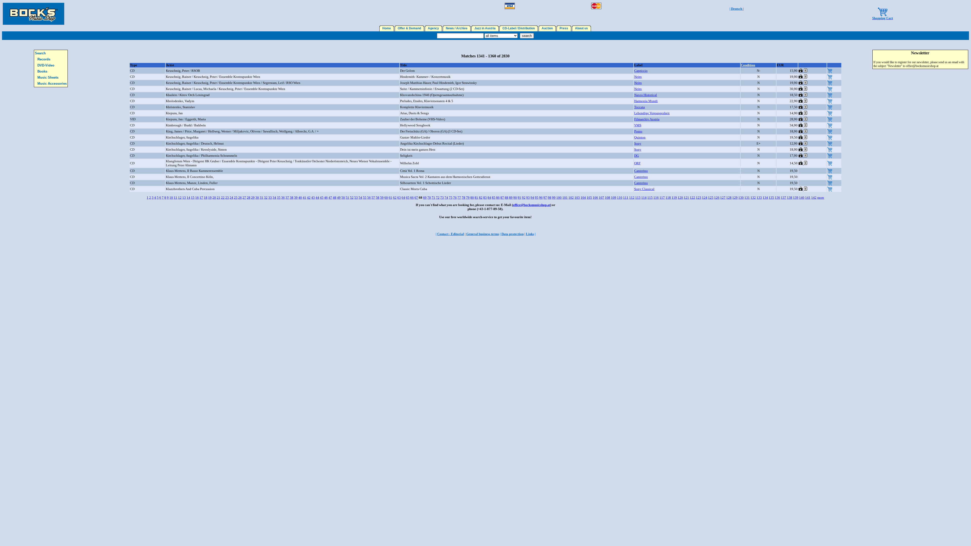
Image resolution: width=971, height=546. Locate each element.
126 (716, 197)
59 (382, 197)
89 (511, 197)
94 (532, 197)
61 (390, 197)
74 (446, 197)
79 (468, 197)
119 (674, 197)
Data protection (512, 234)
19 (210, 197)
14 (188, 197)
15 (192, 197)
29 (253, 197)
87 (502, 197)
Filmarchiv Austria (646, 119)
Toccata (639, 107)
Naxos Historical (645, 95)
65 (407, 197)
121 (686, 197)
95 (536, 197)
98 (549, 197)
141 (807, 197)
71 (433, 197)
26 (240, 197)
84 (489, 197)
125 (710, 197)
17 (201, 197)
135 (771, 197)
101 (565, 197)
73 (442, 197)
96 (541, 197)
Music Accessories (52, 83)
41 (304, 197)
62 (394, 197)
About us (581, 28)
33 (270, 197)
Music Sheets (47, 77)
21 (218, 197)
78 (463, 197)
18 (205, 197)
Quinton (640, 137)
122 (692, 197)
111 (625, 197)
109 (613, 197)
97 (545, 197)
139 (795, 197)
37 (287, 197)
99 (554, 197)
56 (369, 197)
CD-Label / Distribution (518, 28)
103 (577, 197)
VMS (637, 125)
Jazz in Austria (485, 28)
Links (530, 234)
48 (334, 197)
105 (589, 197)
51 (347, 197)
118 (668, 197)
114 (644, 197)
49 (339, 197)
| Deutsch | (737, 9)
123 (698, 197)
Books (42, 71)
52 (352, 197)
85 (493, 197)
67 (416, 197)
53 (356, 197)
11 (175, 197)
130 (741, 197)
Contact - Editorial (450, 234)
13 (184, 197)
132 (753, 197)
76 (455, 197)
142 (813, 197)
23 (227, 197)
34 (274, 197)
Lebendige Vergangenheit (652, 113)
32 (266, 197)
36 (283, 197)
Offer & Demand (409, 28)
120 (680, 197)
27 (244, 197)
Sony (637, 143)
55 (364, 197)
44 (317, 197)
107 (601, 197)
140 (801, 197)
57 (373, 197)
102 (571, 197)
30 (257, 197)
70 (429, 197)
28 (248, 197)
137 (783, 197)
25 (235, 197)
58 (377, 197)
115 (650, 197)
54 (360, 197)
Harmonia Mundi (646, 101)
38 (291, 197)
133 (759, 197)
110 (619, 197)
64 (403, 197)
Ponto (638, 131)
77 (459, 197)
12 (180, 197)
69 (425, 197)
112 (631, 197)
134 (765, 197)
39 (296, 197)
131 (747, 197)
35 (278, 197)
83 (485, 197)
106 (595, 197)
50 (343, 197)
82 (480, 197)
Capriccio (641, 71)
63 (399, 197)
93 (528, 197)
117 (662, 197)
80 (472, 197)
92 (523, 197)
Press (564, 28)
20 (214, 197)
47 (330, 197)
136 (777, 197)
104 (583, 197)
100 (559, 197)
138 (789, 197)
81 (476, 197)
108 (607, 197)
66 (412, 197)
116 (656, 197)
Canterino (641, 171)
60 (386, 197)
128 (729, 197)
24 (231, 197)
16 (197, 197)
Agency (433, 28)
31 (261, 197)
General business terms (482, 234)
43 (313, 197)
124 (704, 197)
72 (437, 197)
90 (515, 197)
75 (450, 197)
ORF (637, 163)
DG (636, 155)
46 (326, 197)
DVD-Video (45, 65)
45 (321, 197)
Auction (547, 28)
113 (638, 197)
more (820, 197)
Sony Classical (644, 189)
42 (309, 197)
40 (300, 197)
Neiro (638, 77)
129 (735, 197)
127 (722, 197)
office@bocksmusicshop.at (531, 205)
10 (171, 197)
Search (40, 53)
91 (519, 197)
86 (498, 197)
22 (223, 197)
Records (43, 59)
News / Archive (456, 28)
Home (386, 28)
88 (506, 197)
